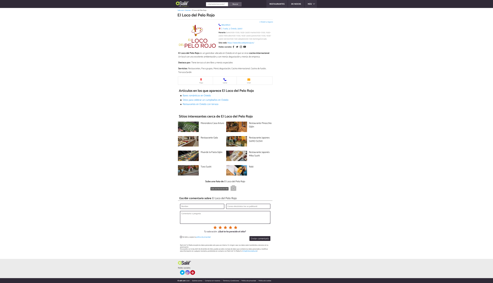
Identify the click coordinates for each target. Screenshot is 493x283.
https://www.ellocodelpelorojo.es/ (240, 43)
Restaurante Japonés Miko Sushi (259, 154)
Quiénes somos (197, 281)
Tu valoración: (210, 231)
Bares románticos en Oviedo (197, 96)
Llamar (225, 83)
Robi (251, 167)
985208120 (225, 25)
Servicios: (183, 68)
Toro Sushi (206, 167)
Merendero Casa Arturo (212, 123)
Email (249, 83)
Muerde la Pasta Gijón (211, 152)
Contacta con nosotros (212, 281)
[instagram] (187, 272)
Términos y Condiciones (231, 281)
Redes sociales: (225, 47)
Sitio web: (223, 43)
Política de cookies (265, 281)
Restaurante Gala (209, 138)
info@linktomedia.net (250, 251)
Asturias (188, 10)
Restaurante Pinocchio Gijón (260, 125)
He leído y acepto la (196, 237)
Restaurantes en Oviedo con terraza (200, 104)
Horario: (222, 32)
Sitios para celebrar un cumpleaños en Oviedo (205, 100)
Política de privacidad (248, 281)
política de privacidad (203, 237)
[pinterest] (192, 272)
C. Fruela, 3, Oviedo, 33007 (231, 28)
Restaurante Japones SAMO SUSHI (259, 139)
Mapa (201, 83)
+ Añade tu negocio (266, 22)
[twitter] (182, 272)
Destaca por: (184, 63)
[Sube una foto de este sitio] (233, 188)
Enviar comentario (260, 239)
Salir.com (181, 10)
